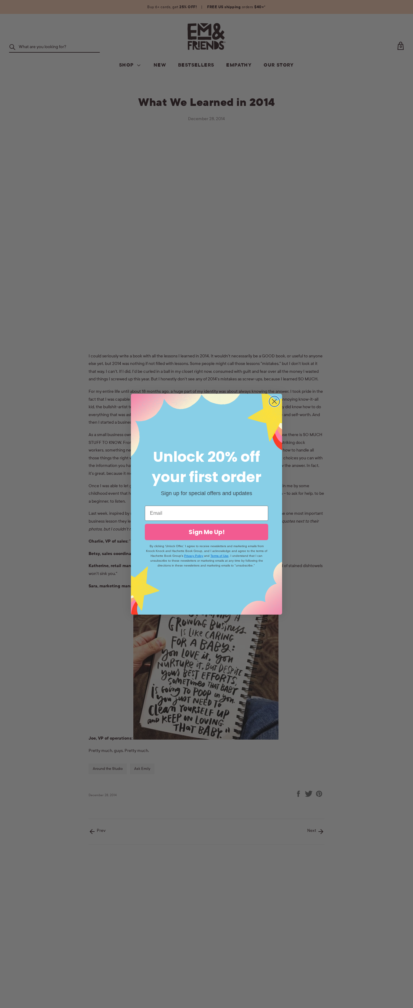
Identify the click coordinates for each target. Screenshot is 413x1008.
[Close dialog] (274, 401)
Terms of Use (219, 555)
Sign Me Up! (207, 532)
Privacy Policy (193, 555)
